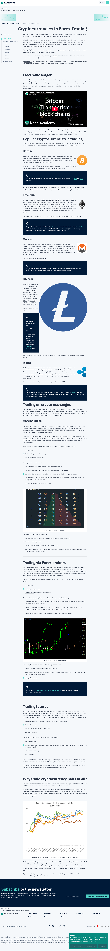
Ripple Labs (66, 370)
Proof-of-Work (56, 227)
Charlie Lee (31, 288)
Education (47, 917)
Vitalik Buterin (50, 200)
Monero (7, 52)
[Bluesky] (64, 926)
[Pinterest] (53, 926)
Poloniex (31, 411)
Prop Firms (63, 913)
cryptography (68, 36)
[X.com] (57, 926)
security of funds (71, 134)
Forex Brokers (32, 913)
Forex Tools (47, 913)
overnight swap (29, 592)
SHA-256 (32, 300)
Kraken (37, 411)
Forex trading (28, 61)
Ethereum (7, 49)
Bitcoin (7, 46)
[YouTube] (49, 926)
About (62, 917)
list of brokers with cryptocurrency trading (48, 690)
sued (73, 392)
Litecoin (7, 55)
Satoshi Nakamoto (66, 156)
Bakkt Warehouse (73, 713)
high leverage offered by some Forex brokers (52, 428)
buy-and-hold (37, 876)
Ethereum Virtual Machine (68, 208)
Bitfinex (25, 411)
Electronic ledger (7, 38)
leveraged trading (42, 415)
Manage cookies (91, 946)
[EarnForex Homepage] (9, 3)
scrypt (25, 300)
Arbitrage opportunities (31, 483)
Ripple (7, 58)
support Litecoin (45, 355)
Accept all (102, 946)
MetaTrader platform (44, 607)
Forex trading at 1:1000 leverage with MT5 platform (17, 910)
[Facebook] (60, 926)
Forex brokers (27, 567)
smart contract (44, 208)
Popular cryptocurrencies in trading (10, 42)
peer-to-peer (45, 42)
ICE (80, 711)
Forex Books (80, 913)
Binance (55, 715)
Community (96, 913)
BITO (50, 765)
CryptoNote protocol (63, 248)
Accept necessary (77, 946)
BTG (81, 178)
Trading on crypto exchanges (7, 62)
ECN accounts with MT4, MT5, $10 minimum (14, 10)
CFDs (67, 569)
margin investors (28, 438)
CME (75, 711)
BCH (75, 178)
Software (31, 917)
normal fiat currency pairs (30, 569)
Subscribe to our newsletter (97, 896)
